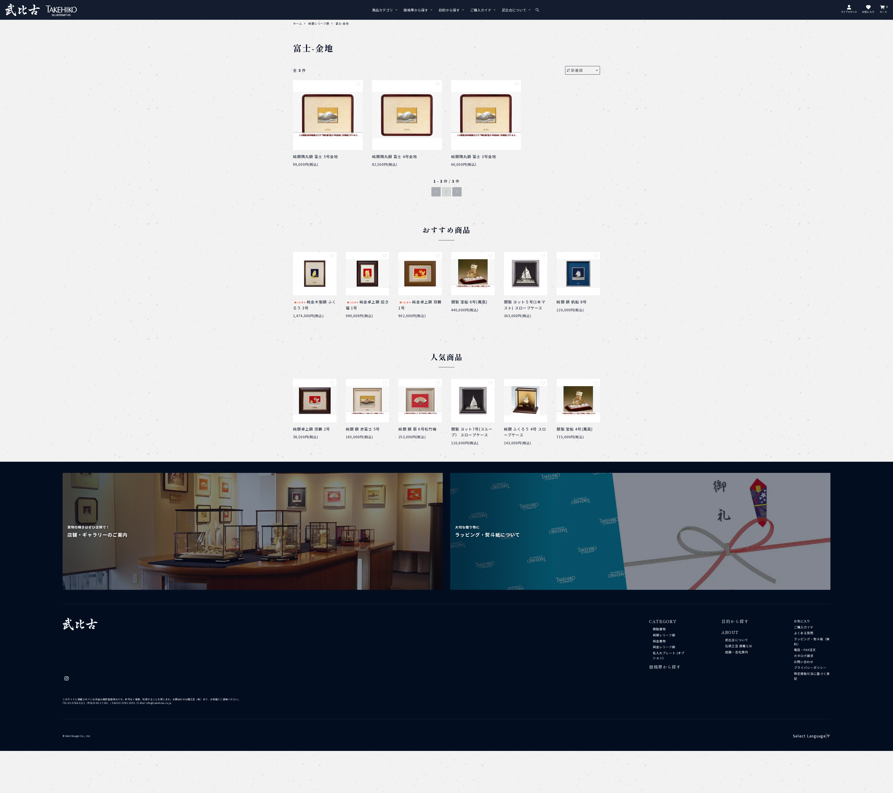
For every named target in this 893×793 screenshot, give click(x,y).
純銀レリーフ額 (664, 635)
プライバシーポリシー (810, 667)
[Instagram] (66, 679)
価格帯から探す (415, 9)
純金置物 (659, 641)
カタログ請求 (803, 656)
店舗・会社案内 (736, 652)
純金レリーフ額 (664, 647)
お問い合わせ (803, 662)
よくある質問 (803, 633)
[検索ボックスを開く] (537, 10)
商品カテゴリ (382, 9)
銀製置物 (659, 629)
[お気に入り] (358, 84)
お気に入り (802, 621)
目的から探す (449, 9)
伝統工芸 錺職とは (738, 646)
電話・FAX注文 (805, 649)
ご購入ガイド (480, 9)
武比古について (514, 9)
